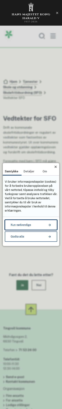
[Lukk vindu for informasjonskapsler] (55, 167)
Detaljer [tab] (29, 171)
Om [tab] (45, 171)
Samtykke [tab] (11, 171)
